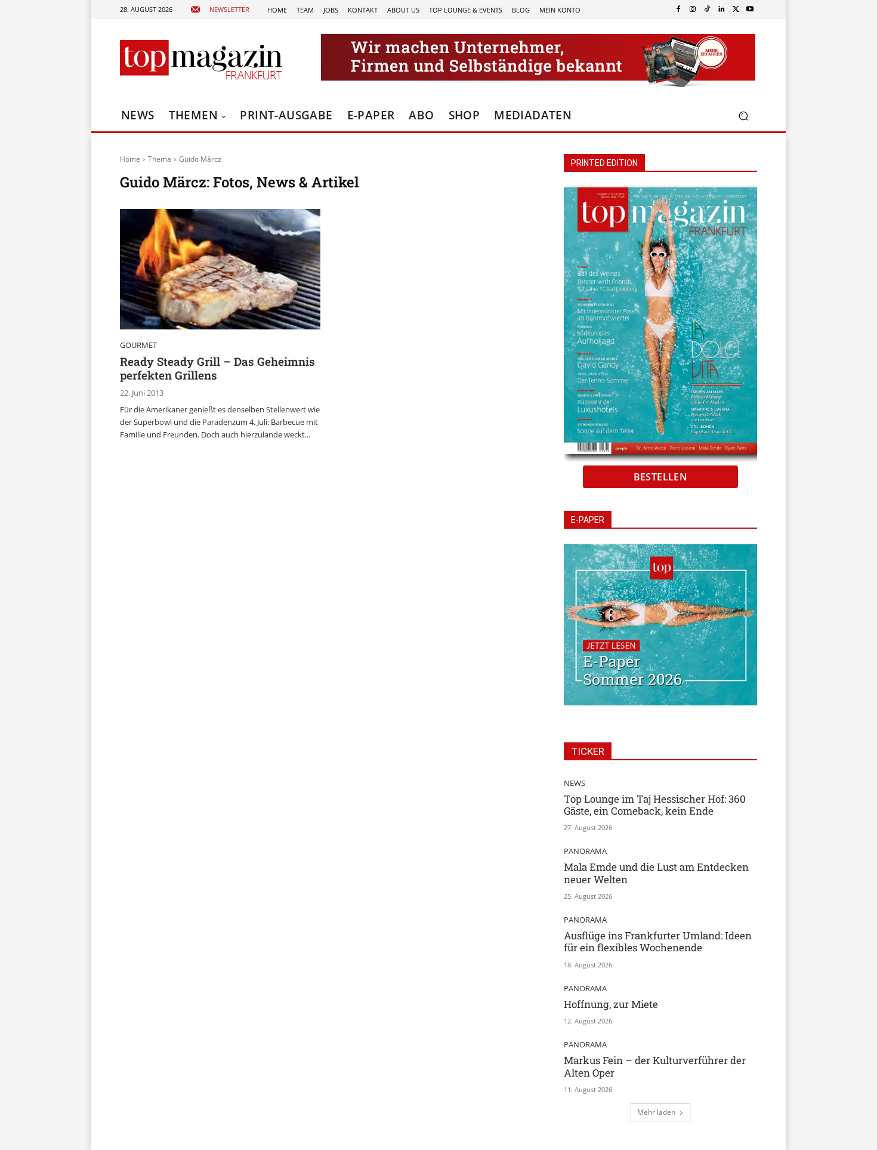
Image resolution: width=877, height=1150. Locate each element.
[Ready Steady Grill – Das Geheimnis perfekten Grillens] (220, 269)
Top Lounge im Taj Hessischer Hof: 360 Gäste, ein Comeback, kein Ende (655, 805)
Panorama (585, 851)
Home (130, 159)
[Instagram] (692, 9)
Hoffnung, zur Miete (611, 1004)
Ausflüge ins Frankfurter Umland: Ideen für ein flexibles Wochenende (658, 941)
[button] (743, 116)
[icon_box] (219, 10)
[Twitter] (735, 9)
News (574, 783)
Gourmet (138, 345)
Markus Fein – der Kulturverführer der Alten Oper (655, 1066)
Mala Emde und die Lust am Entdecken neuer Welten (656, 873)
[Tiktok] (707, 9)
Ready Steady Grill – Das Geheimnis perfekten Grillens (217, 368)
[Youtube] (750, 9)
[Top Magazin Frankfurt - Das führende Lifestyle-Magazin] (201, 59)
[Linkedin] (721, 9)
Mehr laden (656, 1112)
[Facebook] (678, 9)
